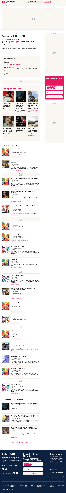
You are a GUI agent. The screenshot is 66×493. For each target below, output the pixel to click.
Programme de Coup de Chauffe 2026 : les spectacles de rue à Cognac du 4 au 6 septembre (24, 428)
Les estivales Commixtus (18, 275)
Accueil (3, 33)
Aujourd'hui (7, 5)
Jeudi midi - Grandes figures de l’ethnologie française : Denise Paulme (23, 289)
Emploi (58, 485)
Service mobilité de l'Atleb (18, 368)
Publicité (62, 485)
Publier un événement (47, 2)
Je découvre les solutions (57, 477)
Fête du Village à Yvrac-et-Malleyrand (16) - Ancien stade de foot (25, 206)
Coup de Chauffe (15, 384)
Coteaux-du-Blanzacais (10, 2)
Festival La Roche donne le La (19, 316)
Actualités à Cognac (14, 437)
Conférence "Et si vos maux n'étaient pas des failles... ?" (23, 161)
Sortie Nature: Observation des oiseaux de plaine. (25, 178)
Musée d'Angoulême (16, 293)
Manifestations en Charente (16, 187)
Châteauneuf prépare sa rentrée (20, 234)
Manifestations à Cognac (15, 311)
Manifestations (22, 33)
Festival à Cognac (14, 255)
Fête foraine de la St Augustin (19, 356)
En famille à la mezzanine (18, 330)
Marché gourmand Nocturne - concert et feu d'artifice (23, 192)
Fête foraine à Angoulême (16, 364)
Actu (48, 5)
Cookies (21, 485)
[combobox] (54, 88)
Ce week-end (23, 5)
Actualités (13, 423)
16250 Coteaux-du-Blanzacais (12, 64)
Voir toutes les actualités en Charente (20, 442)
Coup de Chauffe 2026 (17, 343)
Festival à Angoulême (15, 284)
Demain (15, 5)
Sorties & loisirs (40, 5)
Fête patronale (15, 259)
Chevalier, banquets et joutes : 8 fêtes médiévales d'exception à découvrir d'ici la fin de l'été (25, 416)
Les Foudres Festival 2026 (18, 246)
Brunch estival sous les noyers (19, 302)
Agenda (31, 5)
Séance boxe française (17, 148)
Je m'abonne (54, 96)
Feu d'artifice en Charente (16, 201)
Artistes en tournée (57, 5)
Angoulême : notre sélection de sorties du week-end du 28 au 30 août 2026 (24, 404)
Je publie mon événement (57, 466)
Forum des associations (17, 223)
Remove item (54, 88)
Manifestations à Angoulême (16, 156)
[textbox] (55, 88)
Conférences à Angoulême (16, 170)
